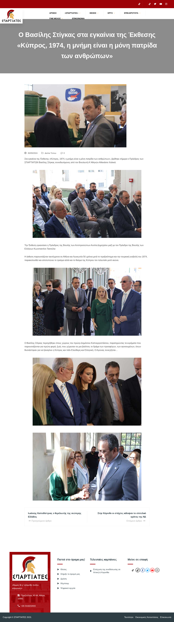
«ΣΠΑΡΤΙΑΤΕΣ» (71, 13)
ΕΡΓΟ (110, 13)
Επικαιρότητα (131, 13)
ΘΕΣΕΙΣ (93, 13)
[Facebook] (144, 4)
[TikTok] (139, 4)
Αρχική (52, 13)
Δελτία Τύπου (50, 153)
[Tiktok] (149, 4)
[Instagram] (166, 4)
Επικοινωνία (78, 18)
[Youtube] (160, 4)
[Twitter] (155, 4)
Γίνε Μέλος (55, 18)
